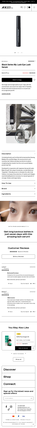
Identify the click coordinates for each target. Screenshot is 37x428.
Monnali (5, 61)
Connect (10, 383)
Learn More (6, 93)
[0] (27, 7)
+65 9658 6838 (21, 405)
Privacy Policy (25, 419)
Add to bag (17, 80)
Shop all (18, 359)
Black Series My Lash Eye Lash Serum (16, 279)
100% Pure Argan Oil (22, 337)
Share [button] (10, 283)
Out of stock (23, 348)
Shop (7, 376)
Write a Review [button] (18, 256)
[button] (31, 283)
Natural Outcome (23, 340)
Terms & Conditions (12, 419)
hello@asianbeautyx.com (23, 407)
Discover (10, 369)
